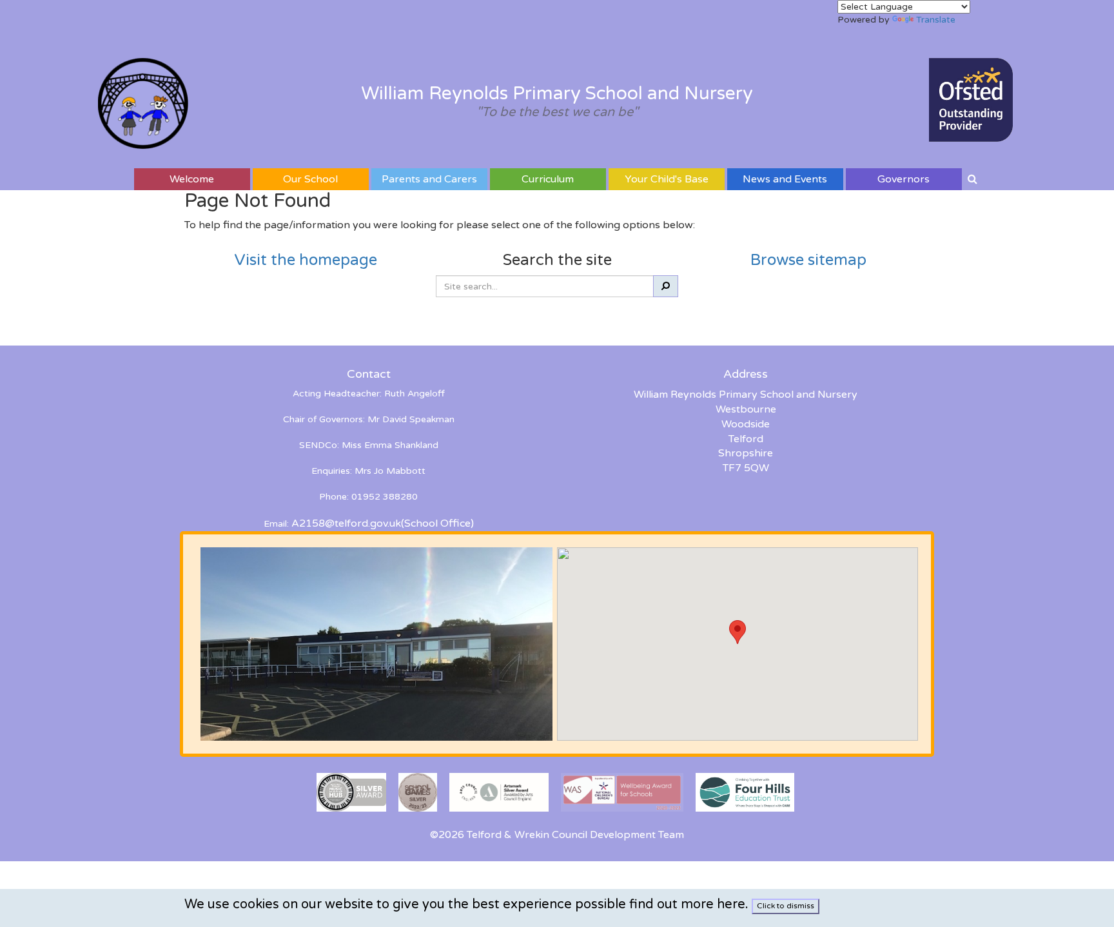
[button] (737, 632)
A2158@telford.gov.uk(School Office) (382, 523)
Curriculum (548, 179)
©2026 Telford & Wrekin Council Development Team (557, 834)
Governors (903, 179)
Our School (310, 179)
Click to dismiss (785, 905)
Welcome (192, 179)
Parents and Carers (429, 179)
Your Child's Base (666, 179)
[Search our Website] (972, 179)
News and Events (785, 179)
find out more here (687, 904)
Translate (935, 19)
